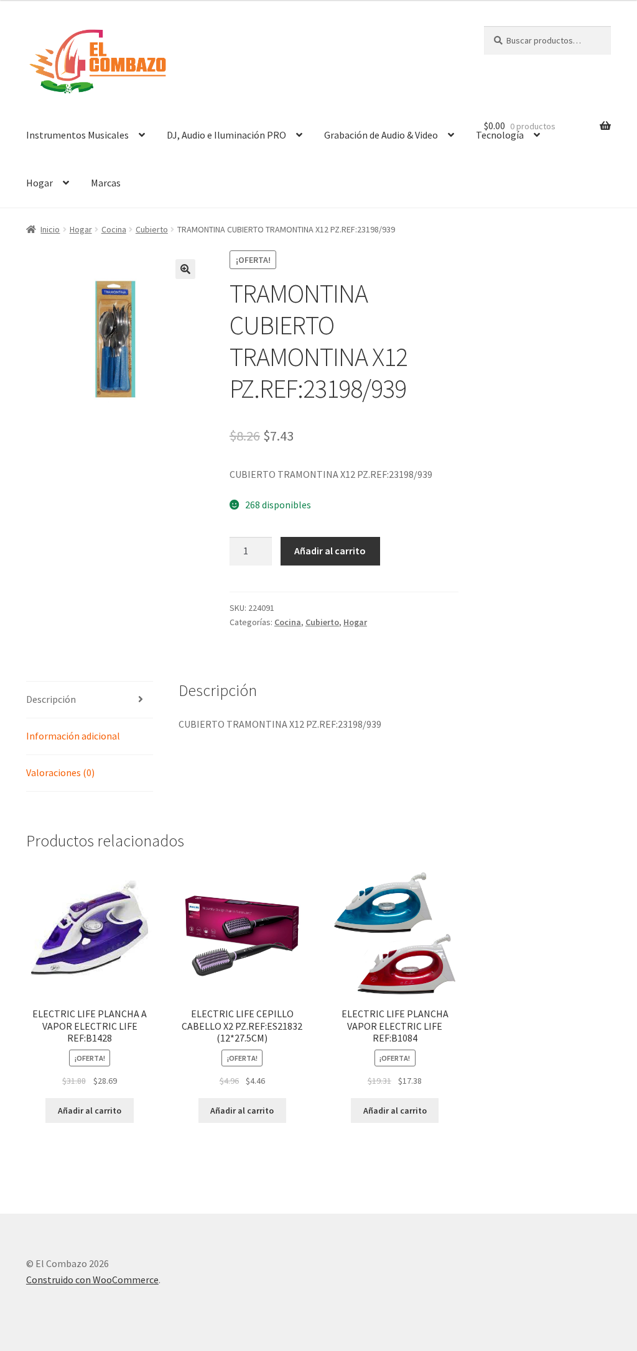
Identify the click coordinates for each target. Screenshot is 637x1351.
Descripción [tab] (51, 699)
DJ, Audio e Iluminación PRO (226, 135)
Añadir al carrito (330, 550)
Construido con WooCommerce (92, 1279)
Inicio (50, 229)
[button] (185, 269)
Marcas (106, 182)
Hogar (39, 182)
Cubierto (152, 229)
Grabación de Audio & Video (381, 135)
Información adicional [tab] (73, 736)
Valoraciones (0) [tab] (60, 772)
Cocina (113, 229)
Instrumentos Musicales (77, 135)
